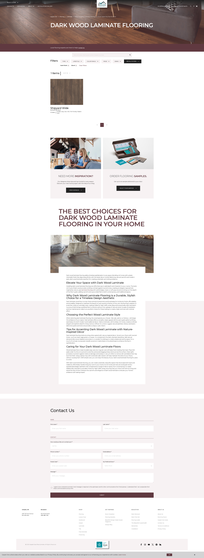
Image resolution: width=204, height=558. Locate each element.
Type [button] (64, 61)
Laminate (69, 16)
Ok (169, 554)
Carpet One (53, 16)
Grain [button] (116, 61)
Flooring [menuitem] (81, 514)
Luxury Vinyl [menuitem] (82, 517)
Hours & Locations (164, 6)
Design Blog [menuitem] (108, 524)
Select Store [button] (11, 2)
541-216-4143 (25, 515)
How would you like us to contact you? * (61, 442)
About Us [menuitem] (160, 514)
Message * (53, 471)
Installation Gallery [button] (45, 6)
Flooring (62, 16)
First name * (53, 424)
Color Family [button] (91, 61)
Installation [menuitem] (134, 529)
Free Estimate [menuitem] (83, 532)
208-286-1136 (44, 515)
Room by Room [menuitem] (162, 517)
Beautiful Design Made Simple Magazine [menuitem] (114, 520)
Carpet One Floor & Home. (37, 544)
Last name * (106, 424)
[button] (190, 6)
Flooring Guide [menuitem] (135, 520)
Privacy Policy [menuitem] (162, 529)
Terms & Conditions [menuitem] (163, 526)
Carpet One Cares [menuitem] (163, 520)
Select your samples (127, 188)
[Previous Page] (97, 125)
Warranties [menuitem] (134, 526)
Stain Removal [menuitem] (135, 514)
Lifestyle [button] (76, 61)
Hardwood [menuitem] (82, 520)
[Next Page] (107, 125)
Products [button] (10, 6)
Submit (102, 495)
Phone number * (55, 451)
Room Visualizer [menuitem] (109, 514)
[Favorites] (193, 6)
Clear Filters (83, 65)
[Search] (130, 55)
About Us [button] (31, 6)
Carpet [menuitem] (81, 523)
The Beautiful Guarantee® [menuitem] (138, 523)
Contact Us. (81, 48)
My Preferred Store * (108, 461)
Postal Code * (54, 461)
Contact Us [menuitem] (161, 523)
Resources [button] (21, 6)
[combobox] (100, 55)
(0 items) (196, 6)
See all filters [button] (131, 61)
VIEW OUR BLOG (74, 190)
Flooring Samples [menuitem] (110, 517)
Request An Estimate (180, 6)
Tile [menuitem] (80, 529)
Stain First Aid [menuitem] (135, 517)
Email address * (107, 451)
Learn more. (122, 555)
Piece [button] (105, 61)
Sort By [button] (65, 73)
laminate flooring (87, 290)
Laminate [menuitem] (81, 526)
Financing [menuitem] (82, 534)
